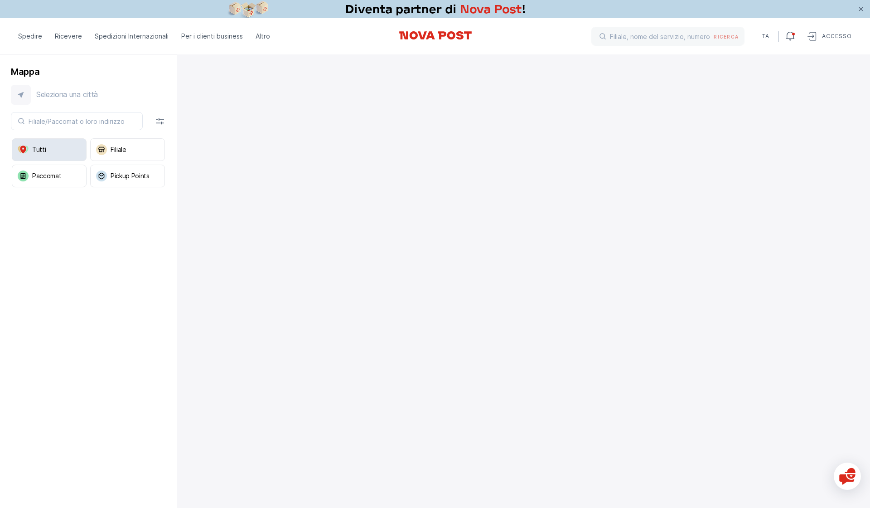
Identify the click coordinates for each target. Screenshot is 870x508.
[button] (88, 95)
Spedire (30, 36)
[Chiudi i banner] (861, 9)
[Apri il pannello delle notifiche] (790, 36)
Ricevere (68, 36)
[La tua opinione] (847, 476)
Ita (764, 36)
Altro (263, 36)
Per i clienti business (212, 36)
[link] (435, 9)
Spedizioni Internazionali (132, 36)
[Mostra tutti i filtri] (159, 121)
